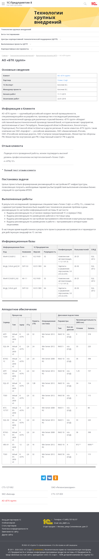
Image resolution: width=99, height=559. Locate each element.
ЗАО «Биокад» (8, 494)
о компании (38, 549)
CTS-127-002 (7, 487)
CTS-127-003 (57, 494)
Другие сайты (7, 534)
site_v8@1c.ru (64, 523)
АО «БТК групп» (63, 75)
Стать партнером (9, 526)
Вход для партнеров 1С (11, 520)
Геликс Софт (62, 80)
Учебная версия (8, 523)
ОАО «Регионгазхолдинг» (63, 487)
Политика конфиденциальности (15, 529)
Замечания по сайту (10, 531)
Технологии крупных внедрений (48, 17)
